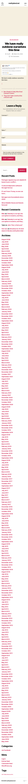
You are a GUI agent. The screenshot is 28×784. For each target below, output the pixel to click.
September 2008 (7, 737)
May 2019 (5, 439)
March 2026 (6, 251)
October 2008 (6, 734)
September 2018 (7, 458)
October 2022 (6, 346)
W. (9, 54)
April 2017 (5, 497)
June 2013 (5, 604)
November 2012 (7, 620)
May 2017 (5, 495)
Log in (4, 759)
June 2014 (5, 576)
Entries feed (6, 761)
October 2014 (6, 567)
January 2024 (6, 311)
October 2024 (6, 290)
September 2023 (7, 321)
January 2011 (6, 672)
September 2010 (7, 681)
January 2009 (6, 727)
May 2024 (5, 302)
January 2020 (6, 423)
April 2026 (5, 249)
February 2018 (6, 474)
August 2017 (6, 488)
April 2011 (5, 665)
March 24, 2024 (18, 54)
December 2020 (7, 397)
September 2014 (7, 569)
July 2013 (5, 602)
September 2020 (7, 404)
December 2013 (7, 590)
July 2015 (5, 546)
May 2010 (5, 690)
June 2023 (5, 328)
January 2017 (6, 504)
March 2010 (6, 695)
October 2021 (6, 374)
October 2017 (6, 483)
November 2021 (7, 372)
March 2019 (6, 444)
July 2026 (5, 242)
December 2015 (7, 534)
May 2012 (5, 634)
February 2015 (6, 558)
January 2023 (6, 339)
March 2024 (6, 307)
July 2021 (5, 381)
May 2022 (5, 358)
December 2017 (7, 479)
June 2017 (5, 493)
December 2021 (7, 369)
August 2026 (6, 239)
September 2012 (7, 625)
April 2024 (5, 304)
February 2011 (6, 669)
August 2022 (6, 351)
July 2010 (5, 686)
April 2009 (5, 720)
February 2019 (6, 446)
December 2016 (7, 507)
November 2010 (7, 676)
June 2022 (5, 356)
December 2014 (7, 562)
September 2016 (7, 514)
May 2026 (5, 246)
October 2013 (6, 595)
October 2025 (6, 263)
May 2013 (5, 607)
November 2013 (7, 593)
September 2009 (7, 709)
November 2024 (7, 288)
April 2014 (5, 581)
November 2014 (7, 565)
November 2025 (7, 260)
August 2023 (6, 323)
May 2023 (5, 330)
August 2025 (6, 267)
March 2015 (6, 555)
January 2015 (6, 560)
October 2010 (6, 679)
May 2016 (5, 523)
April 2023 (5, 332)
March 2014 (6, 583)
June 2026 (5, 244)
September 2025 (7, 265)
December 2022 (7, 342)
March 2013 (6, 611)
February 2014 (6, 586)
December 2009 (7, 702)
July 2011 (5, 658)
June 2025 (5, 272)
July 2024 (5, 297)
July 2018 (5, 462)
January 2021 (6, 395)
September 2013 (7, 597)
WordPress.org (7, 766)
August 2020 (6, 407)
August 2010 (6, 683)
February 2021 (6, 393)
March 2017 (5, 500)
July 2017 (5, 490)
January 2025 (6, 283)
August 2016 (6, 516)
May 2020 (5, 414)
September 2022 (7, 349)
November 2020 (7, 400)
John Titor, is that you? (15, 225)
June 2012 (5, 632)
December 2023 (7, 314)
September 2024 (7, 293)
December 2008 (7, 730)
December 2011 (7, 646)
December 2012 (7, 618)
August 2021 (6, 379)
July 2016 (5, 518)
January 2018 (6, 476)
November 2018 (7, 453)
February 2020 (7, 421)
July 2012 (5, 630)
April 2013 (5, 609)
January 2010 (6, 699)
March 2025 (6, 279)
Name (4, 130)
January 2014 (6, 588)
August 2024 (6, 295)
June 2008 (5, 739)
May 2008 (5, 741)
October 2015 (6, 539)
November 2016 (7, 509)
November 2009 (7, 704)
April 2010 (5, 693)
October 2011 (6, 651)
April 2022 (5, 360)
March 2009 (6, 723)
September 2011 (7, 653)
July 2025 (5, 270)
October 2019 (6, 430)
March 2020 (6, 418)
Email (3, 137)
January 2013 (6, 616)
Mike (3, 213)
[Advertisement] (14, 21)
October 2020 (6, 402)
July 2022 (5, 353)
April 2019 (5, 442)
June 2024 (5, 300)
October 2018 (6, 455)
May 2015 (5, 551)
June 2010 (5, 688)
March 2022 (6, 362)
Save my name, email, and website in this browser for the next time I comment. (13, 153)
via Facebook (14, 39)
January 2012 (6, 644)
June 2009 (5, 716)
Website (4, 145)
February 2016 (6, 530)
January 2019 (6, 448)
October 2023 (6, 318)
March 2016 (6, 528)
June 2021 (5, 383)
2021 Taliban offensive (7, 774)
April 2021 (5, 388)
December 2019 (7, 425)
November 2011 (7, 648)
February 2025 (7, 281)
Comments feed (7, 763)
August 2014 (6, 572)
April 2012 (5, 637)
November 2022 (7, 344)
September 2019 (7, 432)
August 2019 (6, 435)
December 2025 (7, 258)
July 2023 (5, 325)
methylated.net (14, 3)
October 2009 (6, 706)
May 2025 (5, 274)
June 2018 (5, 465)
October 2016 (6, 511)
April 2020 (5, 416)
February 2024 (7, 309)
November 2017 (7, 481)
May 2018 (5, 467)
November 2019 (7, 428)
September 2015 (7, 541)
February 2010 (6, 697)
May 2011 (5, 662)
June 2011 (5, 660)
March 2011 (5, 667)
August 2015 (6, 544)
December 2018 (7, 451)
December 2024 (7, 286)
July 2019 (5, 437)
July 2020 (5, 409)
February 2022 (6, 365)
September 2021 (7, 376)
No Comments (15, 56)
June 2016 (5, 521)
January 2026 (6, 256)
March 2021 (5, 390)
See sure (4, 229)
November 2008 (7, 732)
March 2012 (5, 639)
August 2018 (6, 460)
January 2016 (6, 532)
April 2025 (5, 276)
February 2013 (6, 613)
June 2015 (5, 548)
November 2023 (7, 316)
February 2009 (7, 725)
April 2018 (5, 469)
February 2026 (7, 253)
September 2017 (7, 486)
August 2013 (6, 600)
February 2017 (6, 502)
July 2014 (5, 574)
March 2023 (6, 335)
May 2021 (5, 386)
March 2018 (6, 472)
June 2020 (5, 411)
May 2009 (5, 718)
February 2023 (7, 337)
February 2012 (6, 641)
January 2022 (6, 367)
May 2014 (5, 579)
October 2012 (6, 623)
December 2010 (7, 674)
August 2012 (6, 627)
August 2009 (6, 711)
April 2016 (5, 525)
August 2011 (6, 655)
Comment (5, 115)
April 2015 (5, 553)
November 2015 (7, 537)
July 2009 (5, 713)
